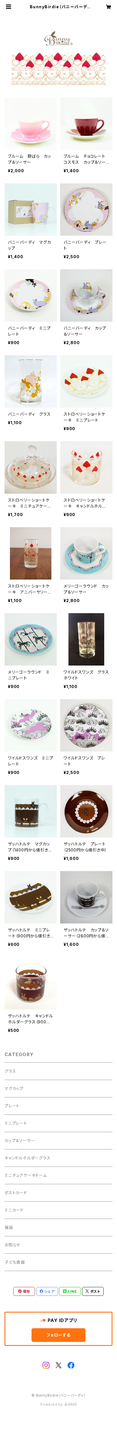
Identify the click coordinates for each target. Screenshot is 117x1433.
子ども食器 (15, 1262)
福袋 (9, 1227)
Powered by (52, 1404)
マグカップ (14, 1088)
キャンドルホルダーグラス (28, 1157)
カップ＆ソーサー (20, 1140)
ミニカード (14, 1210)
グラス (10, 1071)
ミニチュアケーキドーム (26, 1175)
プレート (12, 1105)
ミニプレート (16, 1123)
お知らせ (12, 1244)
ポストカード (16, 1192)
